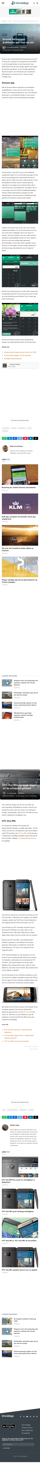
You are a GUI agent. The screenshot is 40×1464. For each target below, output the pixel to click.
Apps (10, 21)
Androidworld (33, 1049)
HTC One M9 (27, 1012)
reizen (29, 428)
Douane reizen (15, 364)
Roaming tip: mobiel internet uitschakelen (19, 487)
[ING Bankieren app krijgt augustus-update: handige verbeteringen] (7, 715)
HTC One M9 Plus (13, 1110)
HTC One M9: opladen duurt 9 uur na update (19, 1270)
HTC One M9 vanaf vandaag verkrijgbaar (18, 1211)
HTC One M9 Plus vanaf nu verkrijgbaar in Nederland (18, 1181)
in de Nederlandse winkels (27, 838)
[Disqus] (20, 615)
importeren (22, 428)
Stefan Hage (12, 793)
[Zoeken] (37, 3)
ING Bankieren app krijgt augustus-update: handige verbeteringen (23, 715)
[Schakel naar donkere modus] (34, 3)
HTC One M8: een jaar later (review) (16, 1041)
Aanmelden (6, 1448)
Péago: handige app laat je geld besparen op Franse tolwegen (19, 581)
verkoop (31, 1110)
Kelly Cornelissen (13, 47)
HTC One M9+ (22, 833)
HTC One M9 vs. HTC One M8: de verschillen (19, 1241)
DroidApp (4, 21)
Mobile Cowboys (32, 1046)
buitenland (6, 428)
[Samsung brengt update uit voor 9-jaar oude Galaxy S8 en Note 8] (7, 705)
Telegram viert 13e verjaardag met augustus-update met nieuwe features (26, 683)
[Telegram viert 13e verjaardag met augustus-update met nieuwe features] (7, 683)
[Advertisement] (20, 117)
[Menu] (3, 3)
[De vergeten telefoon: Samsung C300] (7, 1321)
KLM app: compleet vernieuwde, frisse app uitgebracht (19, 518)
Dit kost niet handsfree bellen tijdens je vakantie (17, 549)
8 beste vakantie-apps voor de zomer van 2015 (20, 352)
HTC (4, 1110)
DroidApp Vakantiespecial (13, 358)
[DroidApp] (20, 3)
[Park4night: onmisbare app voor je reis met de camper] (7, 695)
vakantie (5, 431)
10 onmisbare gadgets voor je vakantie (17, 355)
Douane (14, 428)
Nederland (23, 1110)
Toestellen (6, 780)
